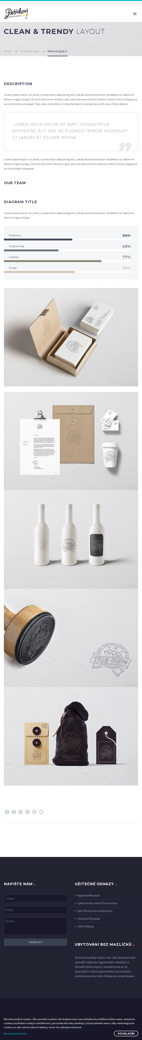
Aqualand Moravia (88, 895)
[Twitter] (14, 812)
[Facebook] (7, 812)
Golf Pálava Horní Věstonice (94, 911)
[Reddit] (41, 812)
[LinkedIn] (34, 812)
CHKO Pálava (85, 926)
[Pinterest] (20, 812)
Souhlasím (126, 1033)
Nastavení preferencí (15, 1033)
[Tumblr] (27, 812)
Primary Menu (134, 14)
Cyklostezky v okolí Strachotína (97, 903)
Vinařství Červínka (88, 918)
